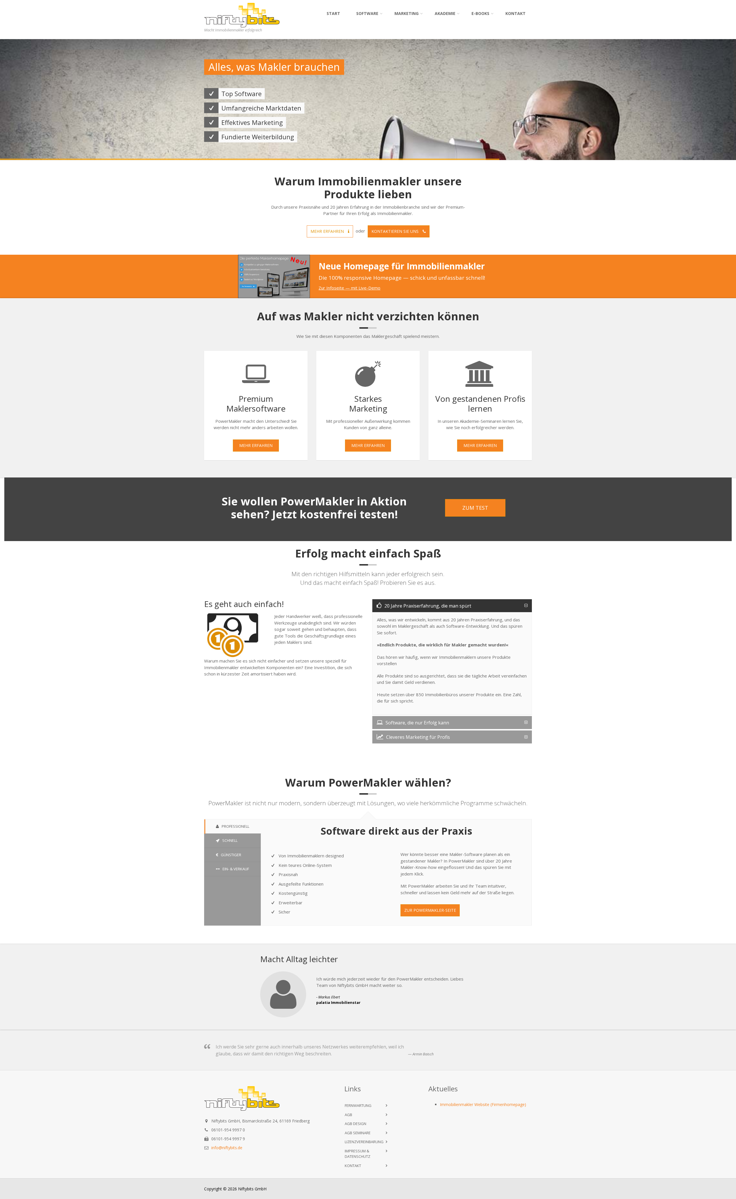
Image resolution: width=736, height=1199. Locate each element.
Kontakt (515, 13)
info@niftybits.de (226, 1147)
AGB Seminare (358, 1132)
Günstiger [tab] (231, 854)
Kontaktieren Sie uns (395, 231)
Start (333, 13)
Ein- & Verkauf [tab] (236, 868)
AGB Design (355, 1123)
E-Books (480, 13)
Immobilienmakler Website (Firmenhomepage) (483, 1104)
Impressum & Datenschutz (357, 1153)
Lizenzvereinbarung (364, 1141)
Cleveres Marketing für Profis (418, 737)
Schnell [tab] (229, 840)
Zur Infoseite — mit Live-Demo (349, 288)
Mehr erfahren (327, 231)
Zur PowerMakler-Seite (430, 910)
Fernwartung (358, 1105)
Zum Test (475, 507)
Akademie (445, 13)
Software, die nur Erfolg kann (417, 723)
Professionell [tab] (235, 826)
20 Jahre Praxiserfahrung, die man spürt (427, 606)
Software (367, 13)
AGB (348, 1114)
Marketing (406, 13)
